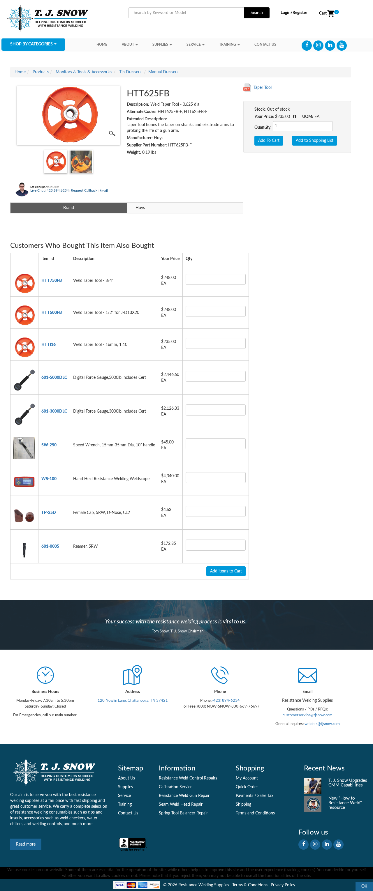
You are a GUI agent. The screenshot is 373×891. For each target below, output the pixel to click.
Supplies (160, 44)
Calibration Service (175, 787)
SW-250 (49, 445)
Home (101, 44)
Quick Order (247, 787)
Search (257, 13)
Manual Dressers (163, 72)
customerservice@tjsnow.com (307, 715)
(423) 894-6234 (226, 701)
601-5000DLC (54, 378)
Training (227, 44)
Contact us (265, 44)
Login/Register (294, 13)
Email (103, 190)
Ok (364, 886)
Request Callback (84, 190)
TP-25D (48, 513)
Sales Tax (265, 796)
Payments (244, 796)
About (128, 44)
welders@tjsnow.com (322, 724)
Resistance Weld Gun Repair (184, 796)
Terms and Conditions (255, 813)
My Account (247, 778)
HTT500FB (51, 313)
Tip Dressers (130, 72)
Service (193, 44)
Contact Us (128, 813)
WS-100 (49, 479)
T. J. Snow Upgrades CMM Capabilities (347, 782)
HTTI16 (48, 345)
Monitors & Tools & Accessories (84, 72)
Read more (26, 844)
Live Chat (37, 190)
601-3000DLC (54, 411)
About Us (126, 778)
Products (41, 72)
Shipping (243, 804)
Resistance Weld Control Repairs (188, 778)
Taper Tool (263, 88)
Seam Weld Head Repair (181, 804)
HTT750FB (51, 281)
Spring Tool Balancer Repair (183, 813)
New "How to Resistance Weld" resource (345, 803)
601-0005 (50, 546)
